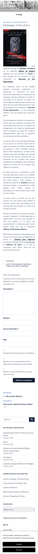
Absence (14, 488)
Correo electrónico (11, 329)
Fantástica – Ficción (13, 5)
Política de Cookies (28, 538)
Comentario (8, 289)
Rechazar (19, 550)
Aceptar (19, 544)
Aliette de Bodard (14, 264)
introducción (30, 242)
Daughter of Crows (18, 496)
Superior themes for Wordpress (15, 518)
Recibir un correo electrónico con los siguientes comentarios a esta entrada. (17, 363)
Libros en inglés (13, 266)
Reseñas (25, 266)
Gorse (5, 442)
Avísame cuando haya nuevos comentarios (19, 353)
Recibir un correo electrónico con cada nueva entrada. (17, 373)
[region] (19, 542)
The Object (7, 457)
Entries (7, 530)
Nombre (6, 318)
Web (5, 340)
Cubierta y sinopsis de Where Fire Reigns (18, 464)
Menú (20, 14)
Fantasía (10, 261)
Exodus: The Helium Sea (20, 479)
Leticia (24, 22)
